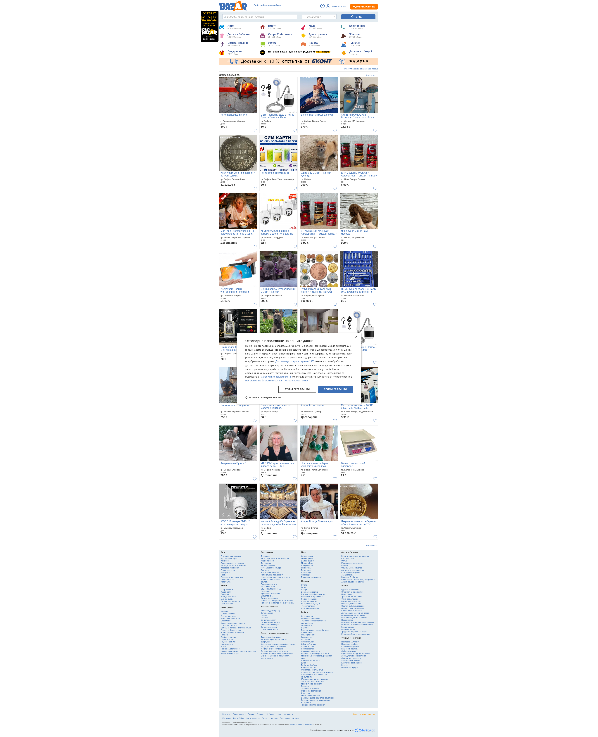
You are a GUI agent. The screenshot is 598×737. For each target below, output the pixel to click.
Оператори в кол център (312, 670)
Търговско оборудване (271, 637)
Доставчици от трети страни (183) (294, 361)
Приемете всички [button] (335, 389)
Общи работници (308, 644)
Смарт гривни (267, 596)
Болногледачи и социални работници (318, 698)
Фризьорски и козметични (352, 608)
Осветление (226, 621)
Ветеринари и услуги (310, 604)
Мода (315, 27)
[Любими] (322, 6)
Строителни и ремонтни (352, 592)
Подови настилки (228, 642)
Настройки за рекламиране (275, 376)
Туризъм (354, 44)
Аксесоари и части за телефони (275, 558)
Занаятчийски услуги (230, 653)
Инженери (305, 693)
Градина (224, 635)
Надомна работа (308, 667)
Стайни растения (228, 637)
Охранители (306, 625)
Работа (314, 44)
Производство (307, 649)
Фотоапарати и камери (271, 568)
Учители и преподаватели (313, 681)
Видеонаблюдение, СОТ (271, 589)
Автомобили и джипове (231, 556)
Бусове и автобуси (229, 558)
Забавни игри (347, 575)
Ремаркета (225, 572)
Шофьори (305, 639)
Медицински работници (311, 695)
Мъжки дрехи (307, 558)
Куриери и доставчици (311, 691)
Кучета (304, 585)
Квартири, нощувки (349, 649)
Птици (304, 590)
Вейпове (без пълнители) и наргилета (358, 579)
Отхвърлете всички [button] (297, 389)
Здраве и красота (228, 616)
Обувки (264, 615)
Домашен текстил (229, 625)
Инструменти (227, 644)
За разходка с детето (270, 622)
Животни (355, 35)
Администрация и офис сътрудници (317, 672)
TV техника (266, 563)
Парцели (225, 594)
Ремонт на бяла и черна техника (355, 634)
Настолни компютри (270, 572)
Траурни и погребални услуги (354, 632)
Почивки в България (350, 642)
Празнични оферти (349, 667)
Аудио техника (267, 561)
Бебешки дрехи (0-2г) (270, 611)
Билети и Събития (349, 577)
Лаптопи (265, 570)
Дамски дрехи (307, 556)
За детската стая (268, 620)
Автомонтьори (307, 642)
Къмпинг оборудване (350, 572)
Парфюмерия (307, 565)
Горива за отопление (230, 649)
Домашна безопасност (231, 630)
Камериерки (306, 637)
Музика (344, 565)
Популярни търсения (289, 718)
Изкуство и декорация (230, 618)
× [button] (356, 337)
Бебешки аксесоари (270, 625)
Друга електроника (269, 598)
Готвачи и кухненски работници (315, 630)
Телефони (265, 556)
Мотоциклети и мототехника (233, 565)
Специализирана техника (232, 563)
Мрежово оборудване (270, 579)
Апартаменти (227, 590)
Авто (234, 27)
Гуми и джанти (227, 579)
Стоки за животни (309, 601)
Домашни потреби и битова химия (236, 628)
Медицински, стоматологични (354, 618)
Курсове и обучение (350, 590)
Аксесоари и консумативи (232, 577)
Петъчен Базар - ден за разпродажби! (299, 51)
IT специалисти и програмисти (314, 679)
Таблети (264, 582)
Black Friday (238, 718)
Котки (303, 587)
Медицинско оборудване (272, 649)
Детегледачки (307, 616)
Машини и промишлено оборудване (277, 653)
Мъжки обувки (307, 563)
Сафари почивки (348, 651)
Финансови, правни (349, 599)
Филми (344, 561)
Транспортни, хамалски (351, 597)
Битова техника (268, 565)
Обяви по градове (270, 718)
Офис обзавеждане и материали (275, 656)
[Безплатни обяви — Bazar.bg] (233, 6)
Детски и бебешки (239, 35)
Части (223, 575)
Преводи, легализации (351, 604)
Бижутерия (306, 570)
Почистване (346, 594)
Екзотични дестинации (351, 663)
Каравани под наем (350, 646)
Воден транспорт (228, 570)
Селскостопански (309, 599)
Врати (223, 646)
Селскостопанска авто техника (274, 651)
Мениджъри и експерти (311, 684)
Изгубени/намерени (310, 608)
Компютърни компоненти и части (275, 577)
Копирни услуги (348, 629)
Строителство (227, 639)
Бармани (305, 628)
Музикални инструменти (352, 563)
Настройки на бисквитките (260, 380)
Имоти (274, 27)
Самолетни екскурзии (351, 658)
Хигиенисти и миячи (310, 688)
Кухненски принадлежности (233, 623)
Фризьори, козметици (310, 651)
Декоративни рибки (309, 592)
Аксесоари (306, 575)
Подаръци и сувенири (311, 577)
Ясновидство (347, 620)
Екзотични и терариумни (312, 597)
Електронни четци (269, 584)
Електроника (357, 27)
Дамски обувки (307, 561)
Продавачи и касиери (310, 660)
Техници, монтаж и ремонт (313, 705)
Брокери (305, 686)
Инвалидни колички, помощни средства (238, 651)
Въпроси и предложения (364, 714)
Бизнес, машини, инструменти (275, 633)
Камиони (225, 561)
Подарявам (235, 52)
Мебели (224, 611)
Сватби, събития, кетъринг (353, 606)
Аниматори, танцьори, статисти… (316, 653)
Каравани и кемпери (230, 568)
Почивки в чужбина (349, 644)
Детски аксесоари (269, 627)
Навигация (266, 591)
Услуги (274, 44)
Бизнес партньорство (351, 601)
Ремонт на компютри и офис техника (277, 603)
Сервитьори (306, 632)
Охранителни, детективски (353, 615)
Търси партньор (308, 606)
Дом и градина (318, 35)
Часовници (306, 572)
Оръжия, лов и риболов (351, 568)
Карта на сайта (253, 718)
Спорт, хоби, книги (349, 552)
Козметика (306, 568)
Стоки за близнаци (269, 629)
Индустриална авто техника (273, 646)
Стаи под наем (227, 604)
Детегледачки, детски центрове (355, 613)
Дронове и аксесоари (270, 593)
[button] (263, 397)
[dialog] (299, 368)
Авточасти (288, 714)
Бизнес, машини (238, 44)
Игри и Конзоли (268, 586)
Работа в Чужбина (309, 665)
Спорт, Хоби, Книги (280, 35)
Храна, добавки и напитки (232, 632)
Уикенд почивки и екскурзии (353, 656)
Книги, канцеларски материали (355, 556)
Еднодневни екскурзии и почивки (355, 653)
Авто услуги (226, 582)
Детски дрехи (267, 613)
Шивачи (304, 663)
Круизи (344, 665)
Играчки (264, 618)
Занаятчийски (347, 627)
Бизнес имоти (227, 599)
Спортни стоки (347, 558)
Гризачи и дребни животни (313, 594)
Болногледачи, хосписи (351, 611)
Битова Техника (228, 614)
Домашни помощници (310, 618)
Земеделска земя (228, 597)
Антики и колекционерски (352, 570)
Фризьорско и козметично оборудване (278, 644)
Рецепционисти (308, 635)
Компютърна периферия (272, 575)
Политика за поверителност (293, 380)
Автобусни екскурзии (350, 660)
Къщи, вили (226, 592)
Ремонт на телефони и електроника (277, 600)
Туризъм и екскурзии (351, 638)
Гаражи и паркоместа (230, 601)
